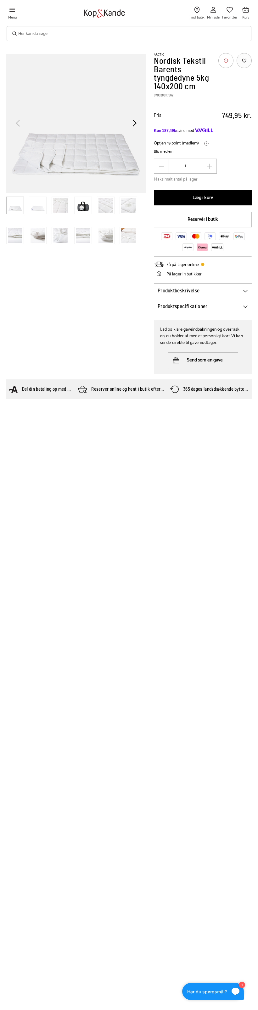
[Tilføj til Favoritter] (244, 60)
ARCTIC (159, 54)
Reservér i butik (203, 219)
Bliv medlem (163, 152)
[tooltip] (226, 60)
